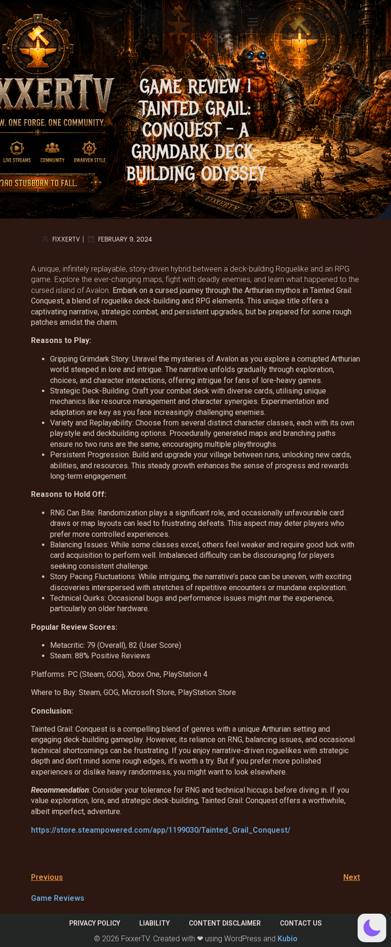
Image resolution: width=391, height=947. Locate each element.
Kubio (288, 938)
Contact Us (301, 923)
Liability (154, 923)
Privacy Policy (94, 923)
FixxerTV (66, 239)
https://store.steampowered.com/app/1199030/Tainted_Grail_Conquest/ (160, 830)
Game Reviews (57, 898)
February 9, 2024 (125, 239)
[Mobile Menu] (253, 21)
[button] (372, 928)
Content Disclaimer (225, 923)
